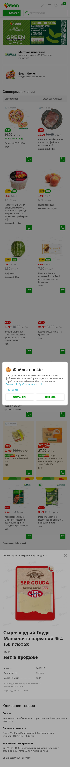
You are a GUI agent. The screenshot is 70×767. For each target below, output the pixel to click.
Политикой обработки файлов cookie (25, 384)
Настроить (12, 389)
